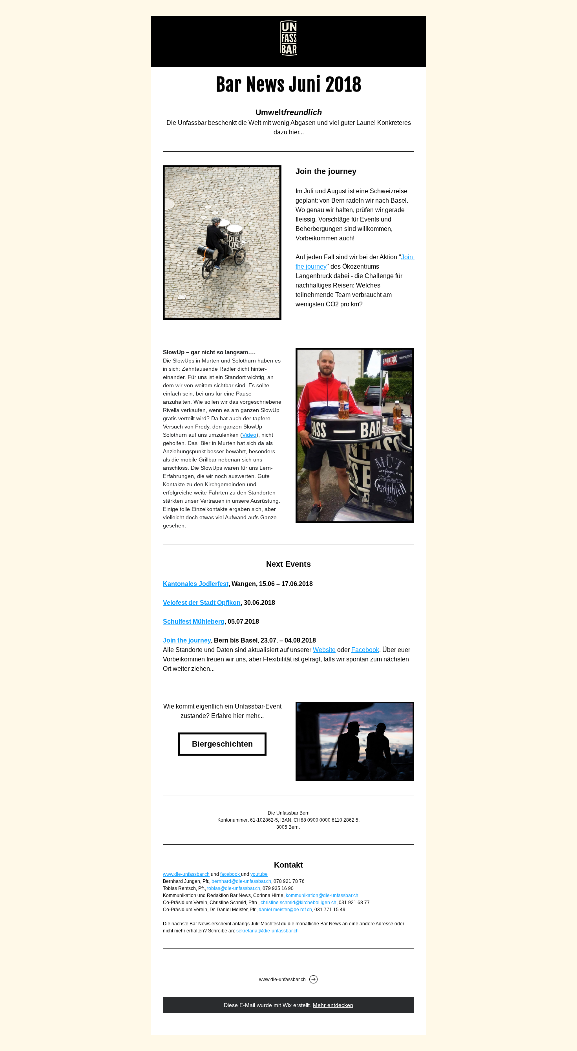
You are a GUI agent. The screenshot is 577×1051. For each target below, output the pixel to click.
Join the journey (187, 640)
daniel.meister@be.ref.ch (285, 909)
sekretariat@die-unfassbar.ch (267, 931)
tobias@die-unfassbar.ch (233, 888)
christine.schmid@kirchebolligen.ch (298, 902)
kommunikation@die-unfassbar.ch (322, 895)
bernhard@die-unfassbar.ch (241, 881)
